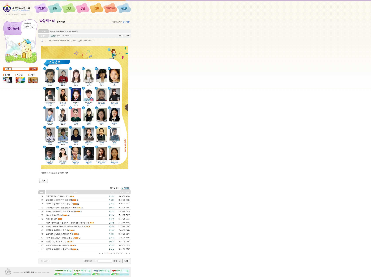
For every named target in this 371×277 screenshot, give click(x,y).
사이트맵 (23, 14)
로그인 (8, 14)
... (124, 253)
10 (122, 253)
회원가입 (15, 14)
